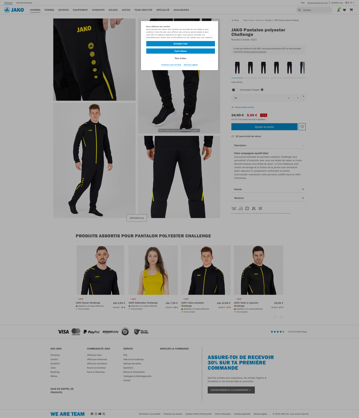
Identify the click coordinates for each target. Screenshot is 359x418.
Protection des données (171, 64)
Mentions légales (191, 64)
